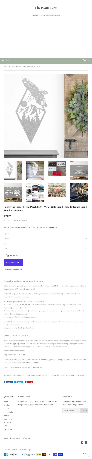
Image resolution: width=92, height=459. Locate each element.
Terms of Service (15, 438)
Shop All (7, 408)
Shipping (7, 220)
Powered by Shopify (26, 450)
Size (5, 244)
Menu (7, 60)
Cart (88, 60)
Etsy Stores (8, 429)
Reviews (6, 416)
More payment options (13, 269)
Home (5, 66)
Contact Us (8, 419)
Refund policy (27, 438)
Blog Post (7, 405)
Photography (8, 412)
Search (6, 438)
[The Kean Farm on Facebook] (82, 443)
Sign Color (7, 234)
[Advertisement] (46, 39)
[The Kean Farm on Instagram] (86, 443)
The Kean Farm (46, 7)
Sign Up (84, 410)
